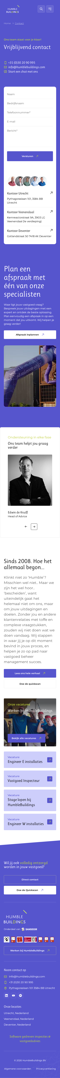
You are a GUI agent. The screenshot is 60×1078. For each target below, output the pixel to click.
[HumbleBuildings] (13, 9)
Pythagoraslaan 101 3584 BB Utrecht (32, 988)
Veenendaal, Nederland (19, 1018)
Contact (19, 23)
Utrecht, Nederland (16, 1013)
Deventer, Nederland (17, 1024)
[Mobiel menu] (50, 9)
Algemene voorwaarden (17, 1068)
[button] (26, 526)
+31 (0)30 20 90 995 (21, 982)
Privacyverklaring (46, 1068)
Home (7, 23)
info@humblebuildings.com (27, 976)
